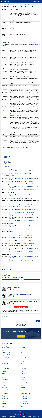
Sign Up (39, 1)
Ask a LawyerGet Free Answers (6, 275)
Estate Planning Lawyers (6, 354)
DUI (21, 352)
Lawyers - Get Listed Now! (21, 324)
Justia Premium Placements (26, 398)
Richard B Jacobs (12, 176)
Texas (22, 389)
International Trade (5, 370)
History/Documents (7, 162)
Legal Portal (10, 416)
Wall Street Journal (25, 170)
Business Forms (5, 398)
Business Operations (6, 365)
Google (20, 173)
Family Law (23, 355)
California (23, 384)
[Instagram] (20, 414)
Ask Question (21, 279)
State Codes (23, 380)
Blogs (22, 371)
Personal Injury (24, 357)
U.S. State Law (24, 377)
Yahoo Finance (19, 181)
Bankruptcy (23, 347)
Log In (35, 1)
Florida (22, 385)
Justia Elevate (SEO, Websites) (26, 400)
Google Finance (13, 181)
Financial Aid (23, 366)
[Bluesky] (23, 414)
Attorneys (6, 157)
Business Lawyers (5, 349)
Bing (24, 173)
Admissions (23, 365)
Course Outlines (24, 368)
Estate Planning (24, 354)
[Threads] (21, 414)
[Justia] (8, 1)
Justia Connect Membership (26, 395)
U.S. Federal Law (5, 377)
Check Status (6, 166)
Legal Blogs (4, 396)
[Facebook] (18, 414)
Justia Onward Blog (24, 403)
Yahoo (26, 173)
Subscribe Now (21, 336)
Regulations (4, 382)
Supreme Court (4, 384)
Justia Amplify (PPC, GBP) (26, 401)
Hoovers (24, 181)
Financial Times (33, 170)
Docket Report (6, 161)
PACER (13, 151)
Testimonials (23, 404)
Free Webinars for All (7, 285)
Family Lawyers (4, 355)
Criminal (22, 349)
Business (3, 361)
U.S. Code (3, 380)
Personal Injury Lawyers (6, 357)
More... (3, 359)
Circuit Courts (4, 385)
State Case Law (24, 382)
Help (18, 416)
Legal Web (16, 173)
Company (15, 416)
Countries (3, 404)
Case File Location (7, 158)
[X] (24, 414)
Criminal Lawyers (5, 350)
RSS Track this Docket (36, 42)
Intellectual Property (5, 368)
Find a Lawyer (5, 316)
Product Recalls (4, 400)
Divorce (22, 350)
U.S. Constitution (5, 379)
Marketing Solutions (25, 393)
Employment (4, 366)
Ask (29, 173)
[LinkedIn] (15, 414)
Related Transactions (8, 165)
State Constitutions (24, 379)
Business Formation (5, 363)
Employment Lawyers (6, 352)
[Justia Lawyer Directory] (26, 414)
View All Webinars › (21, 307)
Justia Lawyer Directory (25, 396)
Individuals (23, 346)
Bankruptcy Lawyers (5, 347)
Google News (12, 170)
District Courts (4, 387)
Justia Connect (4, 416)
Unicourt (11, 173)
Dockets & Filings (5, 389)
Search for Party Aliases (8, 155)
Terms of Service (23, 416)
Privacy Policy (29, 416)
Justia (22, 411)
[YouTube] (17, 414)
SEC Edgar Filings (30, 181)
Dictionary (23, 363)
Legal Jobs (4, 395)
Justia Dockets (12, 183)
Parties (5, 163)
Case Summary (6, 160)
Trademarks (4, 403)
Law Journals (23, 370)
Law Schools (23, 361)
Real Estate (4, 371)
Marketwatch (18, 170)
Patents (3, 401)
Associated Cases (7, 156)
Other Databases (5, 393)
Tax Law (3, 373)
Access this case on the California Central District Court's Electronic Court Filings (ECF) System (19, 153)
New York (23, 387)
